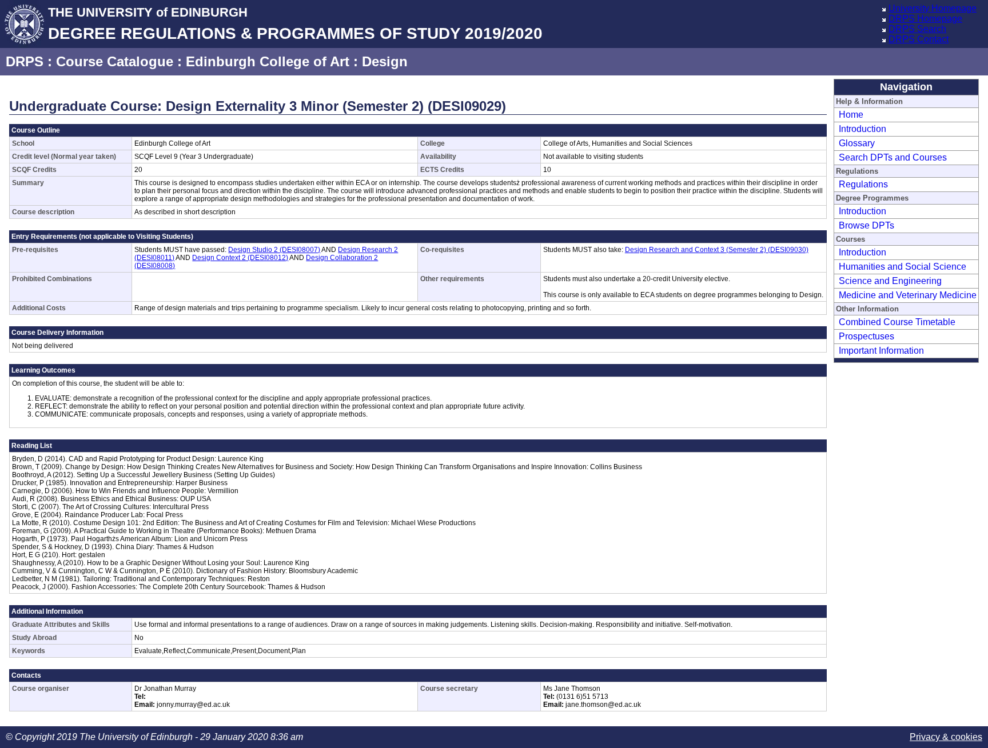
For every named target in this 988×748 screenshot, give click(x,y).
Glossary (857, 143)
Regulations (863, 184)
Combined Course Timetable (897, 322)
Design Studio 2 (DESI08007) (274, 250)
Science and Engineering (890, 281)
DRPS (24, 61)
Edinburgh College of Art (267, 61)
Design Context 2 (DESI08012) (240, 258)
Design (385, 61)
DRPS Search (917, 29)
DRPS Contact (919, 39)
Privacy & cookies (946, 737)
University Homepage (933, 8)
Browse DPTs (866, 225)
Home (851, 114)
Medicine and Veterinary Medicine (908, 295)
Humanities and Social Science (902, 266)
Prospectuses (866, 336)
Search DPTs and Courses (893, 157)
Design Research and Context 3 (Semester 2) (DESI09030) (716, 250)
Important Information (881, 350)
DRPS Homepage (925, 18)
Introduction (862, 129)
